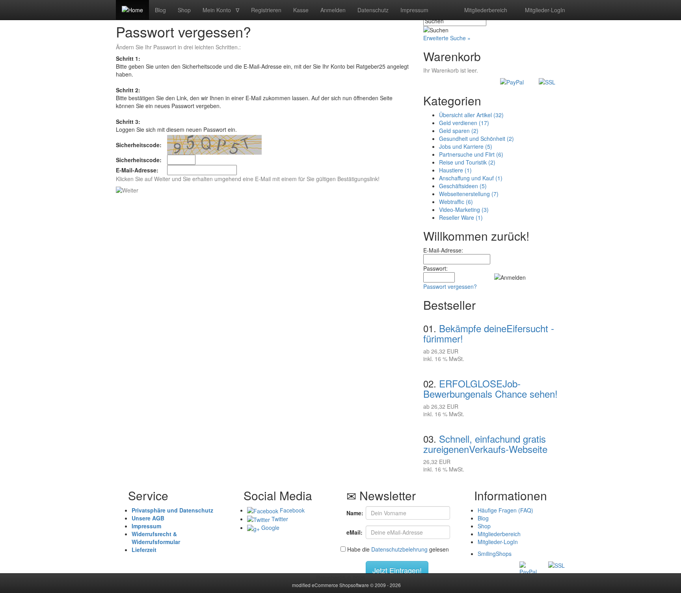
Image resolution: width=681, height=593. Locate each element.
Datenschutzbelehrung (399, 549)
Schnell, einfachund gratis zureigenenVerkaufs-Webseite (485, 444)
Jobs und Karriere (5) (465, 146)
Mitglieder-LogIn (544, 10)
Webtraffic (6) (456, 202)
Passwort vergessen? (450, 286)
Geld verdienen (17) (464, 123)
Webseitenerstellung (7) (469, 194)
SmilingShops (495, 553)
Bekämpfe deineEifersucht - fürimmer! (488, 333)
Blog (160, 10)
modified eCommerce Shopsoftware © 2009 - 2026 (340, 585)
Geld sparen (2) (458, 131)
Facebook (291, 510)
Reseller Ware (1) (461, 217)
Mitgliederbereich (485, 10)
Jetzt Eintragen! (397, 570)
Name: (353, 513)
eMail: (353, 532)
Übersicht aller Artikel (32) (471, 115)
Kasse (301, 10)
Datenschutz (373, 10)
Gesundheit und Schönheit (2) (476, 138)
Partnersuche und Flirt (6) (471, 154)
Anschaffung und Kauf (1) (470, 178)
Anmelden (333, 10)
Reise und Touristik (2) (467, 162)
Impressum (414, 10)
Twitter (279, 519)
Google (269, 527)
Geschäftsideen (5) (463, 186)
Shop (184, 10)
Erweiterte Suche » (447, 38)
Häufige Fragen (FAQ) (505, 510)
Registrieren (266, 10)
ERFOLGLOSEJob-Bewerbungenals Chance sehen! (490, 388)
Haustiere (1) (455, 170)
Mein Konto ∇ (221, 10)
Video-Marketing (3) (464, 209)
